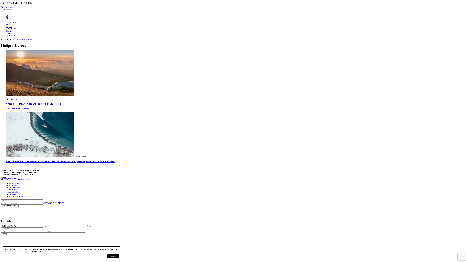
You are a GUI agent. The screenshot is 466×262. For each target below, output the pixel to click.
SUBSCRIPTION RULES (53, 203)
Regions (9, 27)
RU (7, 18)
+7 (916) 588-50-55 (24, 39)
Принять (113, 256)
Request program (7, 7)
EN (7, 16)
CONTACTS (11, 35)
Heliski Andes (11, 185)
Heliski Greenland (13, 188)
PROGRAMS (11, 29)
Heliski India (11, 190)
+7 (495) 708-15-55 (8, 39)
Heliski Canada (12, 192)
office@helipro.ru (23, 179)
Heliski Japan (11, 194)
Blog (8, 24)
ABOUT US (11, 22)
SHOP (8, 33)
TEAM (8, 31)
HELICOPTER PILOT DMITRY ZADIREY (60, 161)
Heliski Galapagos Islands (16, 196)
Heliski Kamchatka (13, 183)
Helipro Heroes (81, 157)
